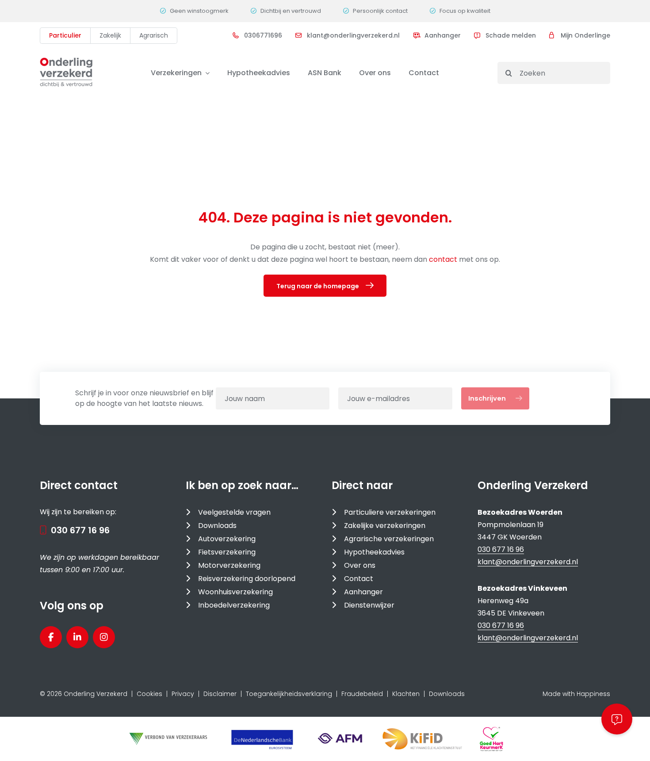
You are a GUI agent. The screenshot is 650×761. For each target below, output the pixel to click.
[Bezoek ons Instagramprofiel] (104, 637)
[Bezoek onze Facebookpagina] (51, 637)
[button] (616, 719)
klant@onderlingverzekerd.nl (528, 562)
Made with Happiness (576, 693)
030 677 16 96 (80, 530)
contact (444, 259)
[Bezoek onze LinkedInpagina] (77, 637)
